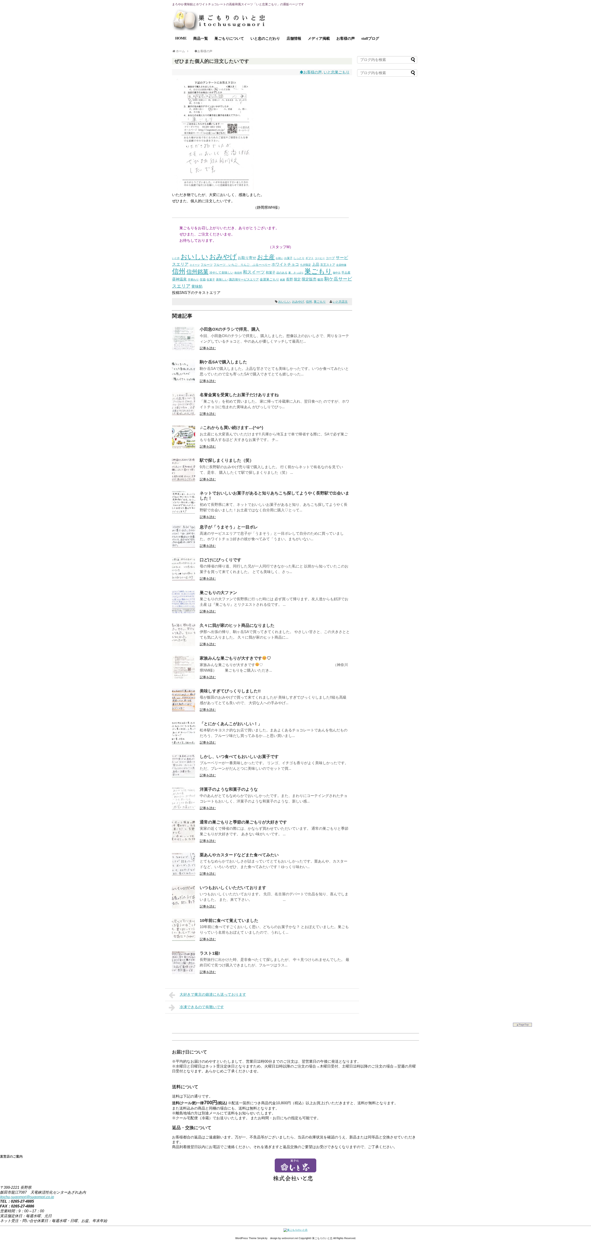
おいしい (194, 256)
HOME (181, 38)
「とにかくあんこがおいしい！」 (231, 723)
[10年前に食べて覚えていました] (183, 940)
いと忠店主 (340, 301)
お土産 (266, 257)
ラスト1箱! (210, 953)
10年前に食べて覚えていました (229, 920)
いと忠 (176, 258)
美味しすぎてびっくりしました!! (230, 691)
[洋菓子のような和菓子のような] (183, 809)
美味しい (222, 279)
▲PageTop (522, 1024)
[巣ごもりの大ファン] (183, 612)
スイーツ (195, 264)
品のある (281, 272)
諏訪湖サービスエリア (244, 279)
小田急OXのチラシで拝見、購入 (230, 329)
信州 (178, 271)
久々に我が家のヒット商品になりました (237, 625)
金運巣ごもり (269, 279)
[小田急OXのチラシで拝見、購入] (183, 349)
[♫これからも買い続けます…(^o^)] (183, 447)
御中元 (337, 272)
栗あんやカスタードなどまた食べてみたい (239, 855)
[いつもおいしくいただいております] (183, 907)
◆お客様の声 (311, 72)
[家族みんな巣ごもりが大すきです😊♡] (183, 678)
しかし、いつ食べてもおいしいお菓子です (239, 756)
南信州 (238, 272)
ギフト (309, 258)
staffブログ (370, 38)
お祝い (279, 258)
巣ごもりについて (229, 38)
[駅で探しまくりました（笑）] (183, 480)
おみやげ (223, 256)
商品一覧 (200, 38)
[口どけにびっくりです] (183, 579)
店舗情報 (293, 38)
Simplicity (262, 1238)
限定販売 (309, 279)
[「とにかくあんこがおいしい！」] (183, 743)
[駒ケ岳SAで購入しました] (183, 381)
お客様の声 (345, 38)
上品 (315, 264)
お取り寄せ (247, 258)
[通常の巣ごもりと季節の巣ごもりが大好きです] (183, 842)
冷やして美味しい (221, 272)
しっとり (299, 257)
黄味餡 (196, 286)
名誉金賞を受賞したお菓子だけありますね (239, 394)
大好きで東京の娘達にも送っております (213, 994)
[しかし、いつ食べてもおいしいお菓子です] (183, 776)
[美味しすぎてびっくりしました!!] (183, 710)
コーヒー (320, 258)
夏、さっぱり (296, 272)
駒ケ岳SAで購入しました (223, 362)
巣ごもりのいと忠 (322, 1238)
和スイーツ (254, 272)
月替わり (193, 279)
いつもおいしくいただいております (233, 887)
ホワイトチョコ (285, 264)
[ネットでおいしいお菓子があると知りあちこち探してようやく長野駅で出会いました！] (183, 513)
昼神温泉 (179, 279)
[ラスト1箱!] (183, 973)
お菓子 (288, 257)
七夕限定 (305, 264)
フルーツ (207, 264)
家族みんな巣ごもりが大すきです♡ (235, 658)
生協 (203, 279)
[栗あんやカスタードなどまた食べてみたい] (183, 874)
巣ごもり (318, 271)
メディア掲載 (319, 38)
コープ (330, 258)
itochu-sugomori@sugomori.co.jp (27, 1197)
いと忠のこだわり (265, 38)
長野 (289, 279)
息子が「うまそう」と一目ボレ (229, 527)
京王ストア (327, 264)
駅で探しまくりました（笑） (227, 460)
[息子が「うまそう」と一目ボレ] (183, 547)
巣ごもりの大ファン (218, 592)
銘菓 (282, 279)
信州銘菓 (197, 272)
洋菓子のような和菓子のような (229, 789)
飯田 (320, 279)
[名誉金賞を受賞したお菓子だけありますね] (183, 414)
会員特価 (341, 264)
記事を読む (208, 348)
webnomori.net (290, 1238)
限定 (297, 279)
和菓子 (270, 272)
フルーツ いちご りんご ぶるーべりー (242, 264)
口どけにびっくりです (220, 560)
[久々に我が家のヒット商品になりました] (183, 645)
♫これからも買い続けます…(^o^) (231, 427)
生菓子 (211, 279)
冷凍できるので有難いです (202, 1007)
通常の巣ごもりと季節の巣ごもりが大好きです (243, 822)
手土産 (345, 272)
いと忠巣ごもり (337, 72)
